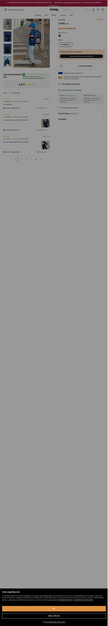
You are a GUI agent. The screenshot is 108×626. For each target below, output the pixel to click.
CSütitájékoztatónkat (64, 600)
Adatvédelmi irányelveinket (83, 600)
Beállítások (54, 616)
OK (54, 609)
